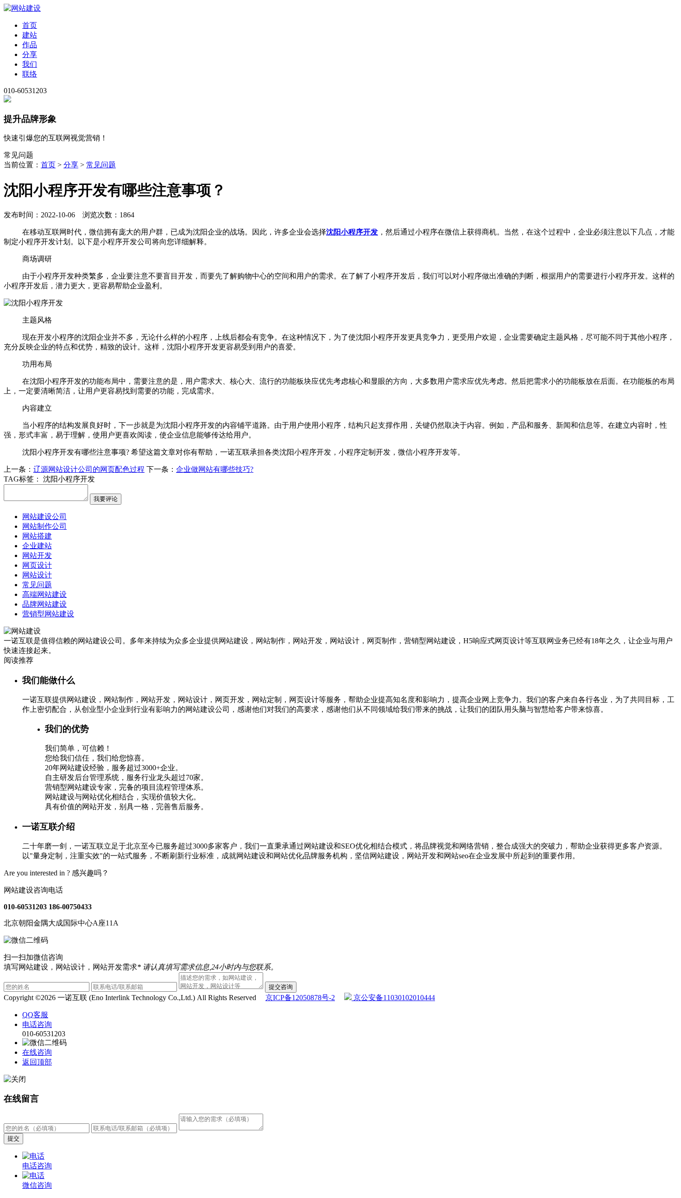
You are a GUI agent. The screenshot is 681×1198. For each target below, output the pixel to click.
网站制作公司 (44, 526)
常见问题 (101, 165)
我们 (29, 64)
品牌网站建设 (44, 604)
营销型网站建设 (48, 614)
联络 (29, 74)
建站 (29, 35)
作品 (29, 45)
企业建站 (37, 546)
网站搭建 (37, 536)
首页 (29, 25)
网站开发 (37, 555)
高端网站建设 (44, 594)
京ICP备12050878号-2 (300, 998)
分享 (29, 54)
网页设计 (37, 565)
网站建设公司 (44, 516)
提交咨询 (281, 986)
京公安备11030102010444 (393, 998)
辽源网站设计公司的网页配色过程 (89, 469)
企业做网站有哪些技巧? (214, 469)
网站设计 (37, 575)
